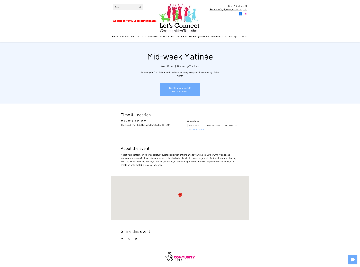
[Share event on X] (129, 239)
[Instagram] (245, 13)
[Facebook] (240, 13)
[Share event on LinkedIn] (136, 239)
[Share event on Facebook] (122, 239)
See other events (180, 91)
